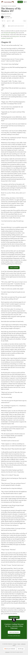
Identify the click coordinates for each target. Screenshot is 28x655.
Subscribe (20, 2)
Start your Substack (10, 648)
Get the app (20, 648)
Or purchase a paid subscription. (14, 635)
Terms (18, 644)
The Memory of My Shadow (8, 6)
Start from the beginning (9, 33)
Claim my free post (14, 632)
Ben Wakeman (7, 16)
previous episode (5, 34)
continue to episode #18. (7, 38)
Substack (7, 652)
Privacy (15, 644)
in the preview (15, 36)
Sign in (25, 2)
